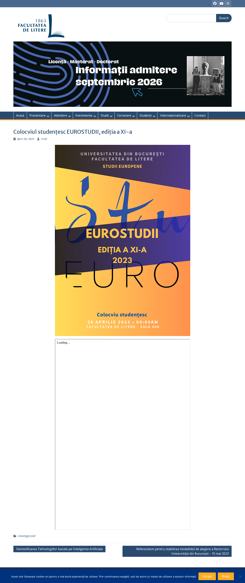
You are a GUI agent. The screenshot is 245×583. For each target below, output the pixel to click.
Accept (207, 576)
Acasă (20, 115)
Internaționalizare (173, 115)
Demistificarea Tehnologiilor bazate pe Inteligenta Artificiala (59, 549)
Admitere (60, 115)
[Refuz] (240, 576)
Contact (200, 115)
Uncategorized (26, 536)
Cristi (44, 139)
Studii (105, 115)
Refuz (226, 576)
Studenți (146, 115)
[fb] (215, 3)
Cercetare (124, 115)
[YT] (221, 3)
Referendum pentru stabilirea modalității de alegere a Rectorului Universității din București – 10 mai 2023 (182, 551)
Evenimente (83, 115)
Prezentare (37, 115)
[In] (228, 3)
